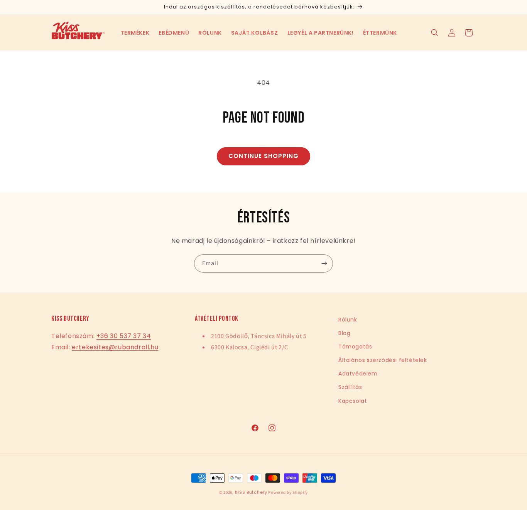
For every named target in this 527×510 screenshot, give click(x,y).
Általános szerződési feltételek (382, 360)
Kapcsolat (352, 401)
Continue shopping (263, 156)
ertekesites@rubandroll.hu (115, 347)
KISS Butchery (251, 492)
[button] (135, 33)
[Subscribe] (324, 263)
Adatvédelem (358, 373)
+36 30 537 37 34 (123, 336)
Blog (344, 333)
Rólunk (347, 319)
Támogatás (355, 346)
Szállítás (350, 387)
